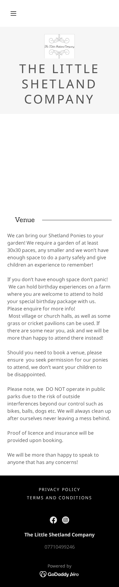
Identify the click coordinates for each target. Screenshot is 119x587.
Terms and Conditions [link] (59, 497)
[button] (13, 13)
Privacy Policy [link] (59, 489)
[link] (59, 46)
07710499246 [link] (60, 546)
